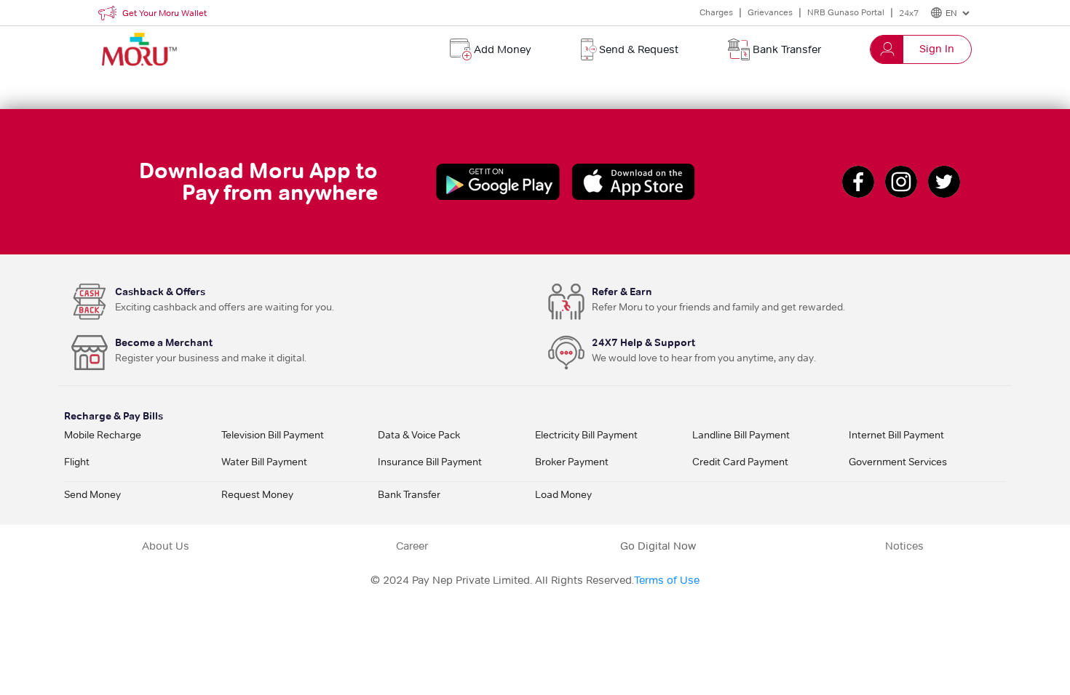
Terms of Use (667, 580)
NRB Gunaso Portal (845, 12)
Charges (716, 12)
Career (412, 546)
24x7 (909, 12)
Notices (904, 546)
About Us (165, 546)
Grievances (770, 12)
